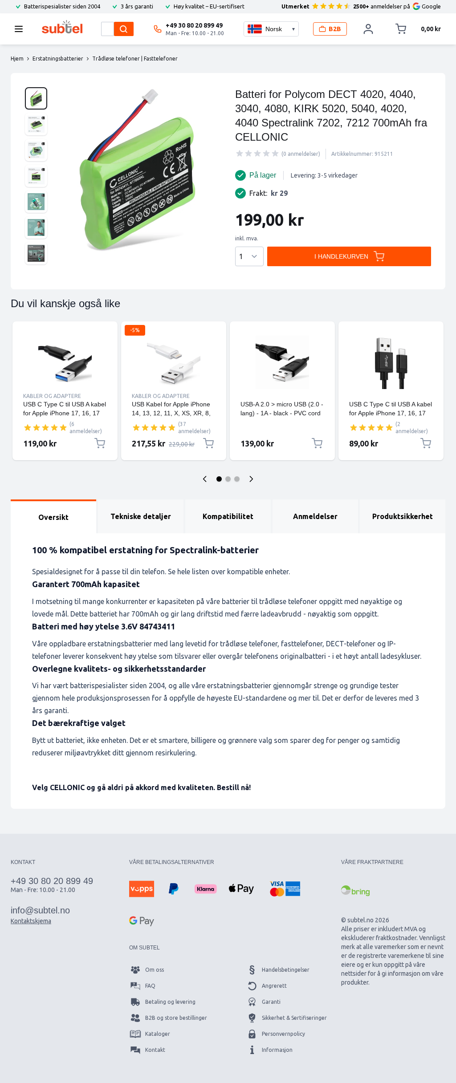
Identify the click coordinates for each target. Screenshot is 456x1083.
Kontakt (155, 1050)
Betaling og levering (170, 1002)
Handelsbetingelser (285, 970)
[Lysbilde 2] (228, 479)
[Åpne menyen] (21, 29)
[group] (257, 153)
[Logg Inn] (368, 29)
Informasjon (277, 1050)
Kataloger (157, 1034)
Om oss (154, 970)
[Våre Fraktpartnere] (355, 890)
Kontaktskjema (31, 921)
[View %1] (36, 98)
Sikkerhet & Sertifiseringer (294, 1018)
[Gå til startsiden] (62, 26)
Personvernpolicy (283, 1034)
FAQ (150, 986)
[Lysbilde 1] (219, 479)
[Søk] (124, 29)
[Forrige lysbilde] (205, 479)
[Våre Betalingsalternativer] (141, 888)
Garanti (271, 1002)
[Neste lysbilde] (251, 479)
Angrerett (274, 986)
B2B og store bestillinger (176, 1018)
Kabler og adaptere (52, 396)
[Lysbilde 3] (236, 479)
